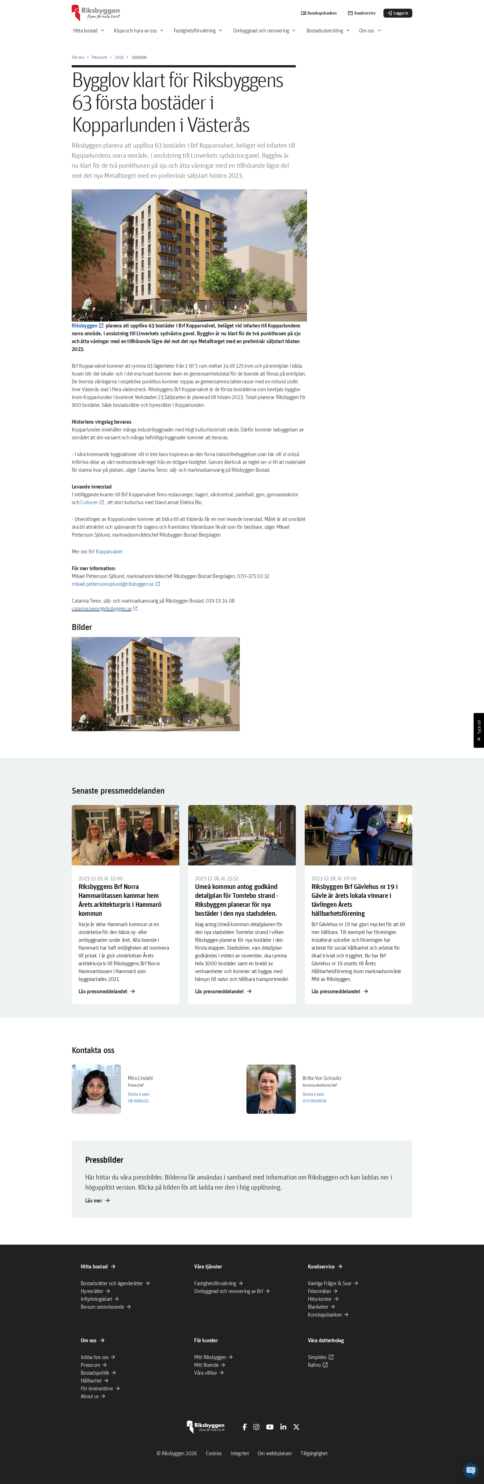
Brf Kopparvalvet (105, 551)
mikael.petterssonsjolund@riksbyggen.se (113, 584)
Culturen (89, 502)
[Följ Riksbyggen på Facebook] (245, 1426)
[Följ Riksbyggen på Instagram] (256, 1426)
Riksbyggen (84, 325)
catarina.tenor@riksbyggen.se (101, 608)
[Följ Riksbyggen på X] (296, 1426)
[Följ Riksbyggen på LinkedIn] (283, 1426)
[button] (156, 684)
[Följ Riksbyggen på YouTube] (270, 1426)
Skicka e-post (138, 1094)
